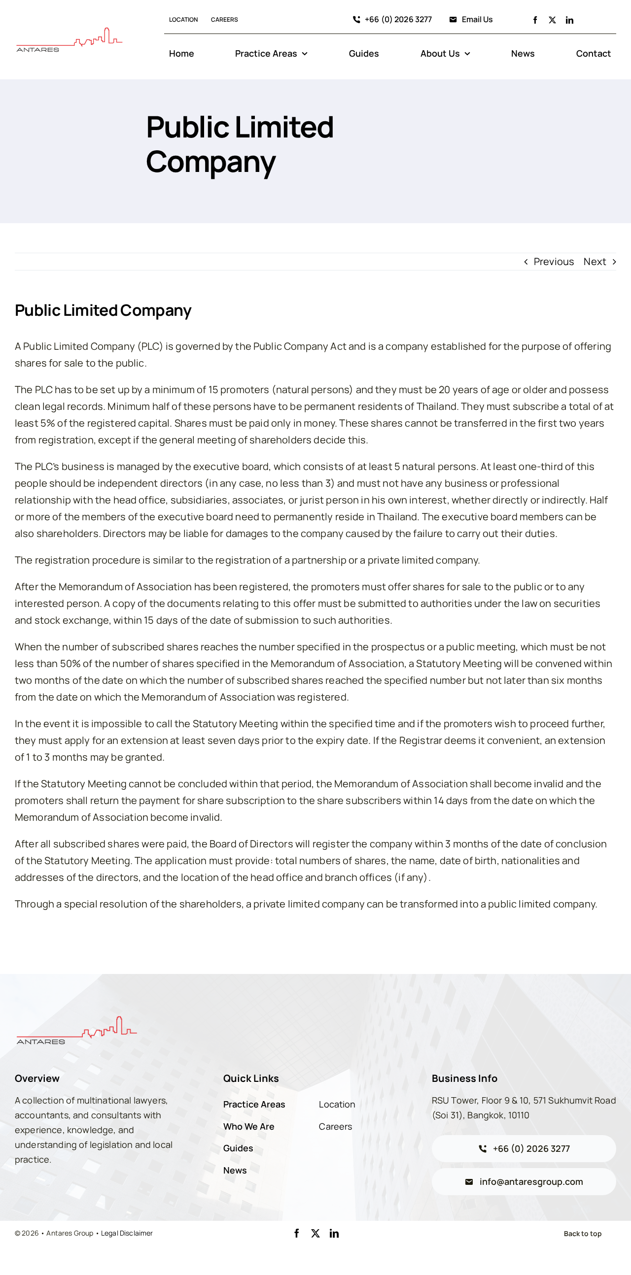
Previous (554, 261)
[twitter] (552, 20)
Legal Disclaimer (127, 1233)
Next (595, 261)
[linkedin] (569, 20)
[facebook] (535, 20)
